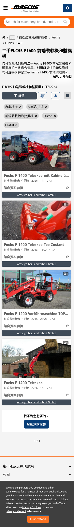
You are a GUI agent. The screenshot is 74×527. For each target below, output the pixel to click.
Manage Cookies (31, 507)
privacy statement (16, 511)
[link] (36, 151)
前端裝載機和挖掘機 (33, 37)
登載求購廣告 (36, 424)
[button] (19, 95)
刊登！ (67, 8)
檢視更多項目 (62, 76)
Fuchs (56, 37)
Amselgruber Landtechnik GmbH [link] (36, 195)
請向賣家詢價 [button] (13, 188)
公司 (6, 475)
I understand (38, 519)
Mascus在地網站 (21, 466)
